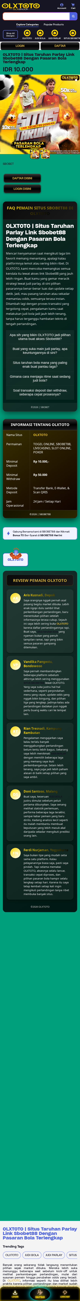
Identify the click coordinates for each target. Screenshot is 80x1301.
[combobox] (36, 16)
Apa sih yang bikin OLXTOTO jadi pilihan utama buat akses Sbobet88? (40, 337)
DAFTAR (60, 45)
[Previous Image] (3, 114)
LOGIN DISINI (22, 188)
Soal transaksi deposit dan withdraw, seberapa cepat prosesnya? (40, 392)
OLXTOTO (13, 1280)
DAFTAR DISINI (22, 178)
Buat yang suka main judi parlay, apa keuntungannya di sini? (40, 351)
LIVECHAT (65, 1296)
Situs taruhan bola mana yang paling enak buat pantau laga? (40, 364)
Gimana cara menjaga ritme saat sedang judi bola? (40, 378)
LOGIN (20, 45)
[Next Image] (77, 114)
